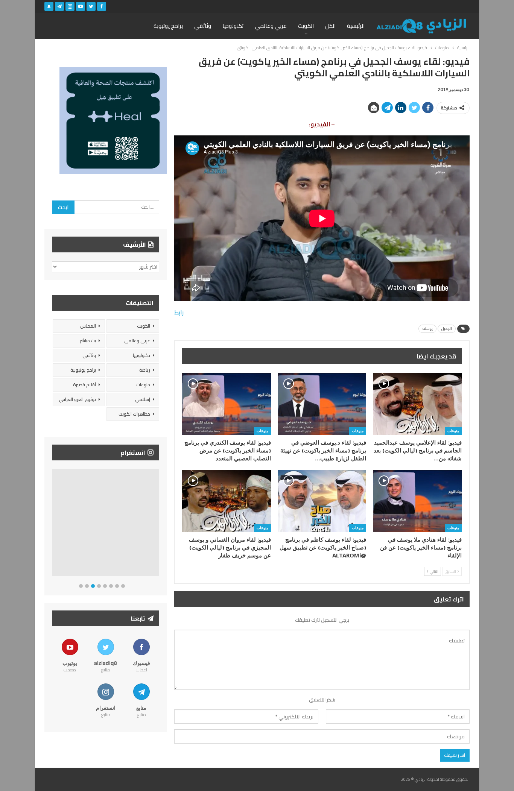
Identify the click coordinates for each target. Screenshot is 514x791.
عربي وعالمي (271, 25)
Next (157, 524)
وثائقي (202, 25)
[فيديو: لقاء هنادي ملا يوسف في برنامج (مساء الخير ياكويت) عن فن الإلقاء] (417, 501)
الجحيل (446, 328)
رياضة (144, 370)
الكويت (306, 25)
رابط (179, 312)
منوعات (453, 430)
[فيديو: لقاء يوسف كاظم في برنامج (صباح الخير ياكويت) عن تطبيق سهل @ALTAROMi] (322, 501)
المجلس (88, 326)
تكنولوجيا (232, 25)
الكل (330, 25)
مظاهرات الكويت (134, 414)
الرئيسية (356, 25)
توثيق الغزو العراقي (77, 399)
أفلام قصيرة (84, 384)
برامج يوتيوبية (83, 370)
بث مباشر (88, 340)
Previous (54, 524)
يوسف (427, 328)
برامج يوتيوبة (168, 25)
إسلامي (142, 399)
